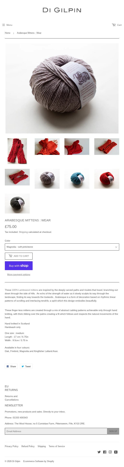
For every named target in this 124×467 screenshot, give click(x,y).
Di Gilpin (16, 461)
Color (7, 240)
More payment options (18, 274)
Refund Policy (28, 446)
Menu (9, 25)
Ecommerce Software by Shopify (38, 461)
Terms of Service (57, 446)
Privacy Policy (11, 446)
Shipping (23, 232)
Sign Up (113, 431)
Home (7, 33)
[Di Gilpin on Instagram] (110, 452)
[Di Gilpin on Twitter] (99, 452)
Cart (119, 25)
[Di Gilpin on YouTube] (116, 452)
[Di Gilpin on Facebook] (104, 452)
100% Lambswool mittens (25, 290)
